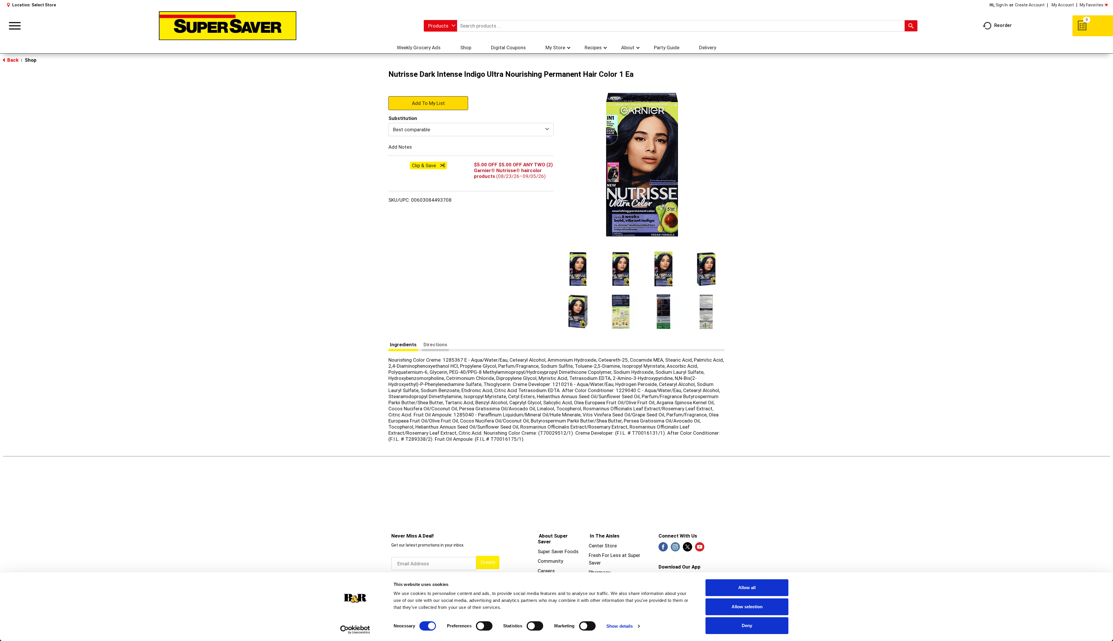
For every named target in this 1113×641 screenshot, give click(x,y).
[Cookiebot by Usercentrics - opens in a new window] (355, 629)
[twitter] (687, 548)
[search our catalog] (911, 25)
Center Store (603, 546)
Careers (546, 571)
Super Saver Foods (558, 551)
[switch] (484, 626)
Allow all (747, 587)
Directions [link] (435, 344)
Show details (619, 626)
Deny (747, 625)
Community (550, 561)
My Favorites (1091, 5)
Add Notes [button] (400, 147)
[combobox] (440, 26)
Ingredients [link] (403, 344)
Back (12, 60)
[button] (577, 268)
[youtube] (699, 548)
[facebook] (663, 548)
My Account (1063, 5)
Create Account (1030, 5)
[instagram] (675, 548)
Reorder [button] (1003, 25)
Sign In (1002, 5)
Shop (31, 60)
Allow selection (747, 606)
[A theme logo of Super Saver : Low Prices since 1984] (228, 25)
